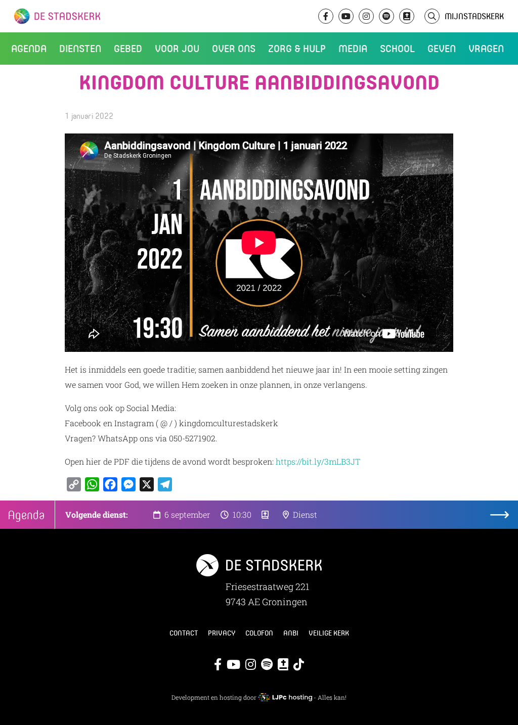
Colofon (259, 633)
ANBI (290, 633)
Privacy (221, 633)
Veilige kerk (329, 633)
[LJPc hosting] (285, 697)
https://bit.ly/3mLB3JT (318, 461)
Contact (183, 633)
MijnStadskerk (474, 16)
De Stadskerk (98, 16)
